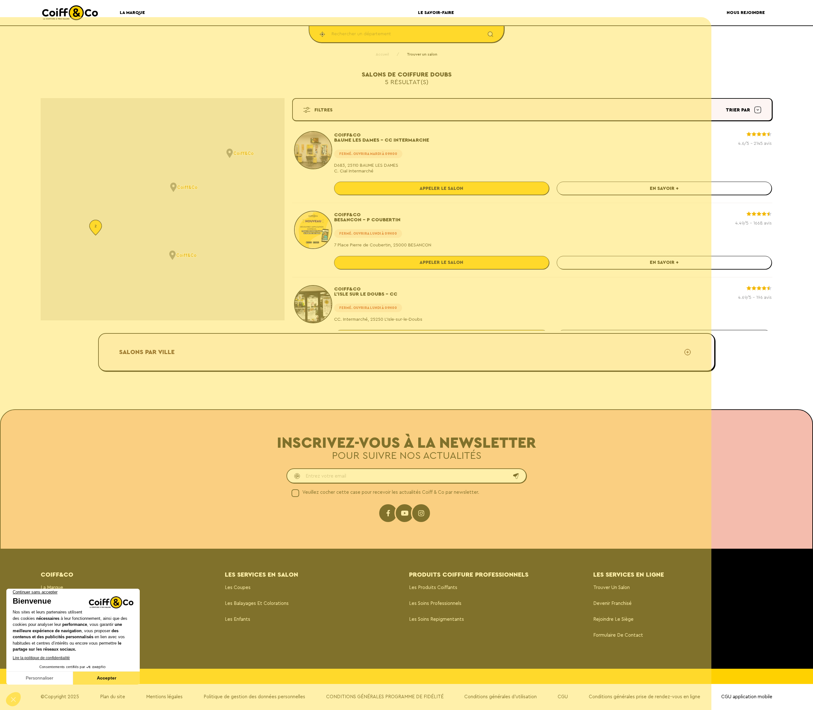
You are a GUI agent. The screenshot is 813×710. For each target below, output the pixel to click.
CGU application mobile (746, 696)
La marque (52, 587)
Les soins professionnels (435, 603)
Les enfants (237, 619)
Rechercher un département (361, 34)
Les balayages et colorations (257, 603)
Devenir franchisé (612, 603)
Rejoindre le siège (613, 619)
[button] (173, 187)
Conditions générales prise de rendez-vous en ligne (644, 696)
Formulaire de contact (618, 635)
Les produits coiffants (433, 587)
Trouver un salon (611, 587)
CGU (563, 696)
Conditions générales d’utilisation (500, 696)
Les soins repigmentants (436, 619)
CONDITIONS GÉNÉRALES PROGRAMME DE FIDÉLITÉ (385, 696)
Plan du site (112, 696)
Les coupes (238, 587)
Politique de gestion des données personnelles (254, 696)
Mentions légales (164, 696)
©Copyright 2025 (60, 696)
